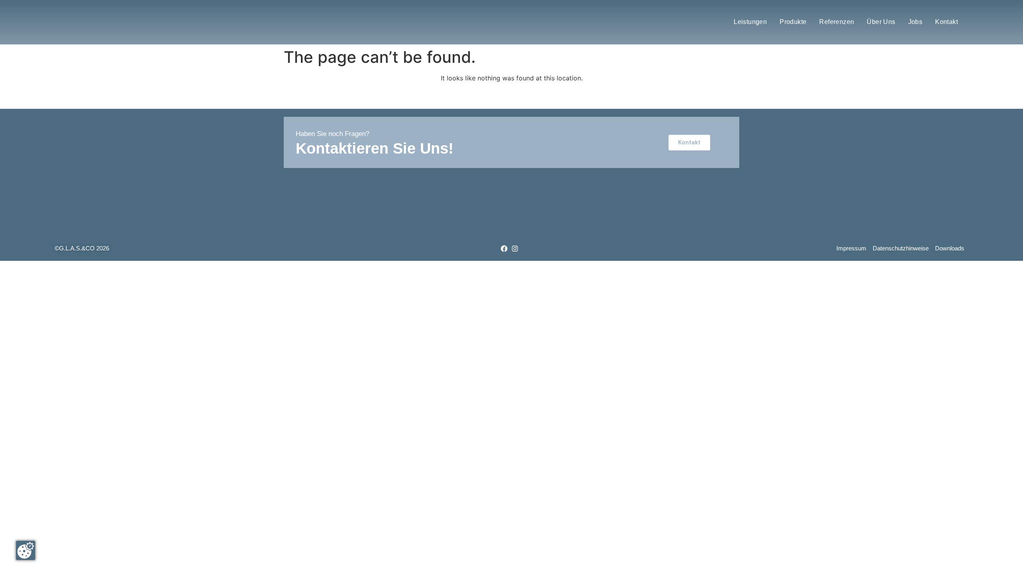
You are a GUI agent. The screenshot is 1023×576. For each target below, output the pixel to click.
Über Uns (881, 21)
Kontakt (946, 21)
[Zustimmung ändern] (25, 550)
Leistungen (750, 21)
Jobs (915, 21)
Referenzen (836, 21)
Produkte (793, 21)
